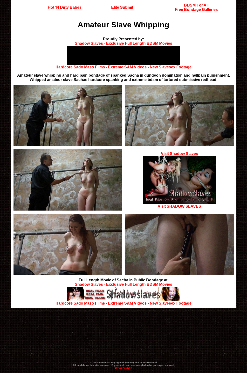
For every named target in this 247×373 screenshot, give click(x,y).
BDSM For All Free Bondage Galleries (196, 7)
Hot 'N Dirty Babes (65, 7)
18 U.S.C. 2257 (123, 367)
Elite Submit (122, 7)
